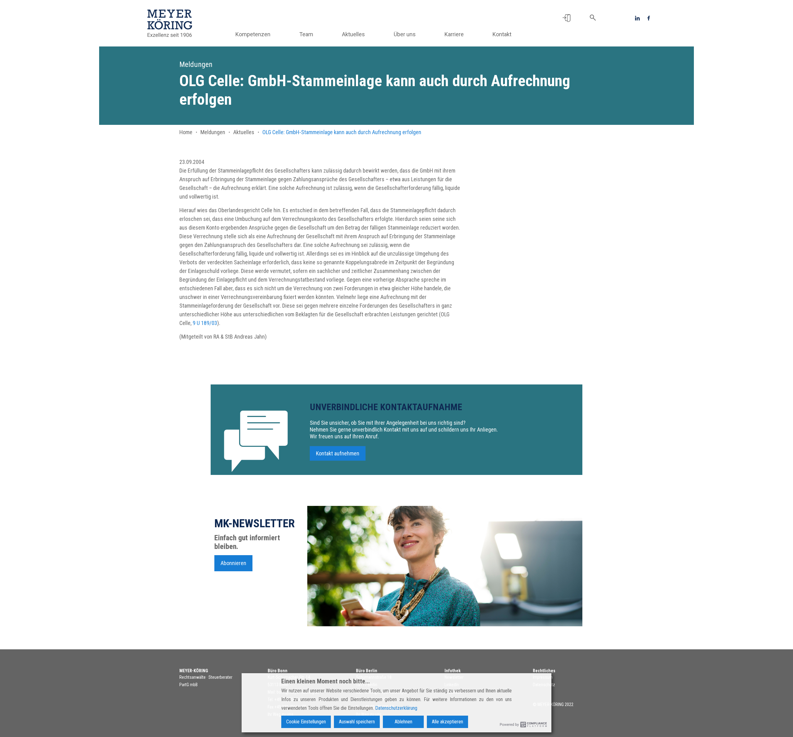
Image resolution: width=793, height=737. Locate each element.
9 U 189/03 (205, 323)
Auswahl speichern (357, 722)
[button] (566, 17)
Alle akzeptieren (447, 722)
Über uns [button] (405, 34)
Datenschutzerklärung (396, 708)
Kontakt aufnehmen (337, 453)
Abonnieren (233, 563)
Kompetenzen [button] (252, 34)
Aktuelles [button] (353, 34)
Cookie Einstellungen (306, 722)
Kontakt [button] (502, 34)
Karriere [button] (454, 34)
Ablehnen (403, 722)
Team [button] (306, 34)
